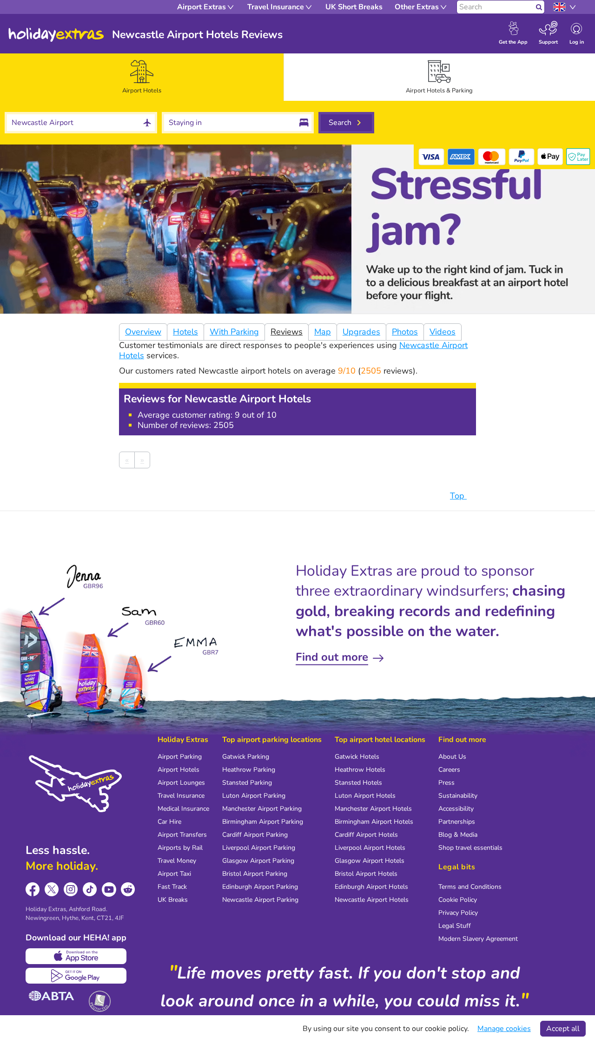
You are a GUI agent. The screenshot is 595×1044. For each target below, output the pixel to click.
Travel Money (177, 860)
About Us (452, 756)
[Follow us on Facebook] (33, 889)
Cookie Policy (457, 899)
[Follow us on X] (52, 889)
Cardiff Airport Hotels (366, 834)
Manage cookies (504, 1028)
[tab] (142, 77)
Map (322, 331)
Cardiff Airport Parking (255, 834)
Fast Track (172, 886)
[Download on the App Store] (76, 956)
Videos (443, 331)
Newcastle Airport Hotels (372, 899)
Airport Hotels (178, 769)
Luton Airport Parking (253, 795)
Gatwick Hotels (357, 756)
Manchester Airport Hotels (373, 808)
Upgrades (361, 331)
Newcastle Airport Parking (260, 899)
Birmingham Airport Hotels (374, 821)
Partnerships (456, 821)
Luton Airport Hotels (365, 795)
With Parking (234, 331)
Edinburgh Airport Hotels (371, 886)
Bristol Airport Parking (254, 873)
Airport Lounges (181, 782)
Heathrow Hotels (360, 769)
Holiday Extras (56, 35)
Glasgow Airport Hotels (369, 860)
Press (446, 782)
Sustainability (457, 795)
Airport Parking (180, 756)
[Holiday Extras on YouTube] (109, 889)
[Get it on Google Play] (76, 976)
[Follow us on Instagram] (71, 889)
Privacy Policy (458, 912)
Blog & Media (457, 834)
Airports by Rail (180, 847)
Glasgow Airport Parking (258, 860)
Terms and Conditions (470, 886)
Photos (405, 331)
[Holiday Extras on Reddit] (128, 889)
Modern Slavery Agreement (478, 938)
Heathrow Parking (248, 769)
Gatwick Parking (245, 756)
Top (458, 495)
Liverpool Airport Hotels (370, 847)
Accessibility (456, 808)
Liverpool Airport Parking (258, 847)
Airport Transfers (182, 834)
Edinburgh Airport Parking (260, 886)
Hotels (185, 331)
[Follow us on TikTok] (90, 889)
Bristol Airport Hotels (366, 873)
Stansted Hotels (358, 782)
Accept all (563, 1029)
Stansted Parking (247, 782)
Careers (449, 769)
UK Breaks (173, 899)
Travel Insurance (181, 795)
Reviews (287, 331)
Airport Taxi (174, 873)
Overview (143, 331)
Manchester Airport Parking (262, 808)
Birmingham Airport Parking (262, 821)
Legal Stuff (454, 925)
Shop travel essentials (470, 847)
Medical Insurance (183, 808)
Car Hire (169, 821)
